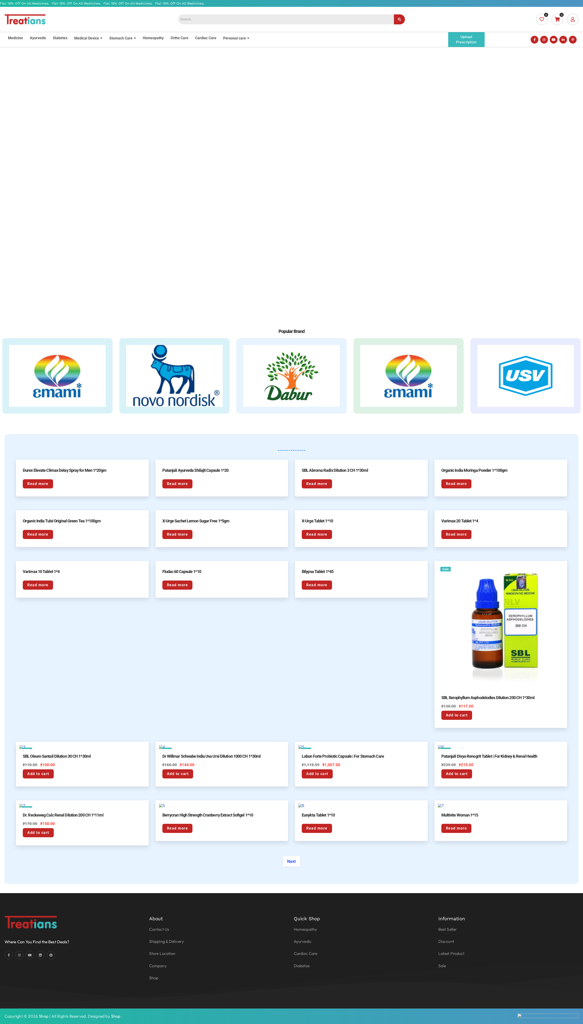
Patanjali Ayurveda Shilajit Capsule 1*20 (195, 470)
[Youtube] (553, 40)
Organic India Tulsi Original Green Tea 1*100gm (62, 520)
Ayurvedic (38, 38)
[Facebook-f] (534, 40)
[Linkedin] (40, 955)
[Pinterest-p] (573, 40)
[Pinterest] (51, 955)
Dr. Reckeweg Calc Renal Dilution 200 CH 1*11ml (63, 815)
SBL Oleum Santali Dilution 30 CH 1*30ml (57, 756)
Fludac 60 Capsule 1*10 (181, 571)
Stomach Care (121, 38)
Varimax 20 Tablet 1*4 (459, 520)
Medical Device (86, 38)
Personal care (234, 38)
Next (291, 861)
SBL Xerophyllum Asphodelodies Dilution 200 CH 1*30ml (487, 697)
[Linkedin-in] (563, 40)
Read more (38, 484)
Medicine (15, 38)
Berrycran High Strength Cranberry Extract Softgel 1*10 (207, 815)
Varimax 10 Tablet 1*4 (41, 571)
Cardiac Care (205, 38)
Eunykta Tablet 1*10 (318, 815)
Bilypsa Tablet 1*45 (317, 571)
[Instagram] (544, 40)
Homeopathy (153, 38)
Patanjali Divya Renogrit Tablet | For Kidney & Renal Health (489, 756)
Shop (43, 1016)
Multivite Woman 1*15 (459, 815)
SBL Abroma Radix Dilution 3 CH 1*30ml (335, 470)
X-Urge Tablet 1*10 (317, 520)
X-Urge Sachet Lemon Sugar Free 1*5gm (196, 520)
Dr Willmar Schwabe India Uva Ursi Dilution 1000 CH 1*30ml (211, 756)
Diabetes (60, 38)
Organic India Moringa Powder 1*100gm (474, 470)
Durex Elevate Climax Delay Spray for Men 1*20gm (64, 470)
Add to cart (457, 715)
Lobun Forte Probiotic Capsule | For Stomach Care (343, 756)
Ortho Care (179, 38)
